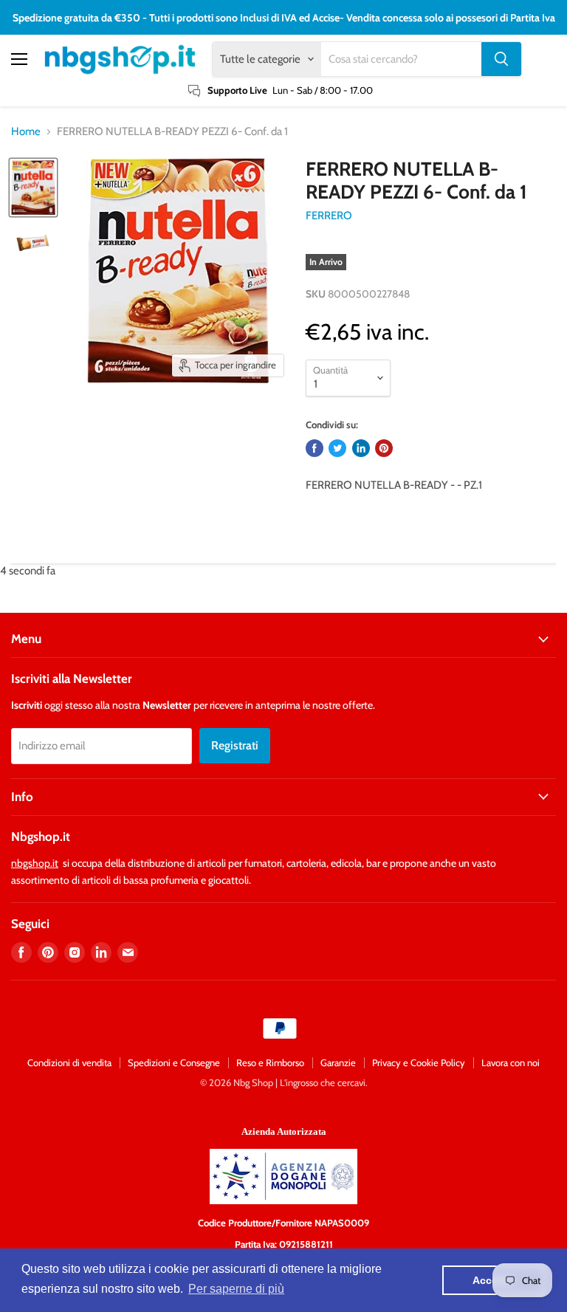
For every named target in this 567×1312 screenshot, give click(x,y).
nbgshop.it (34, 863)
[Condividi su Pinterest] (384, 448)
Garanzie (338, 1062)
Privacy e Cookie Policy (418, 1062)
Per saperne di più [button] (236, 1288)
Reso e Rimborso (270, 1062)
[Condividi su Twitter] (337, 448)
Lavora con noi (510, 1062)
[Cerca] (501, 59)
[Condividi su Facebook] (314, 448)
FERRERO (329, 215)
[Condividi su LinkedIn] (361, 448)
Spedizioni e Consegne (174, 1062)
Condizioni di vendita (69, 1062)
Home (26, 132)
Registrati (234, 745)
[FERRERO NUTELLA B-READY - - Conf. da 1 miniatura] (33, 187)
